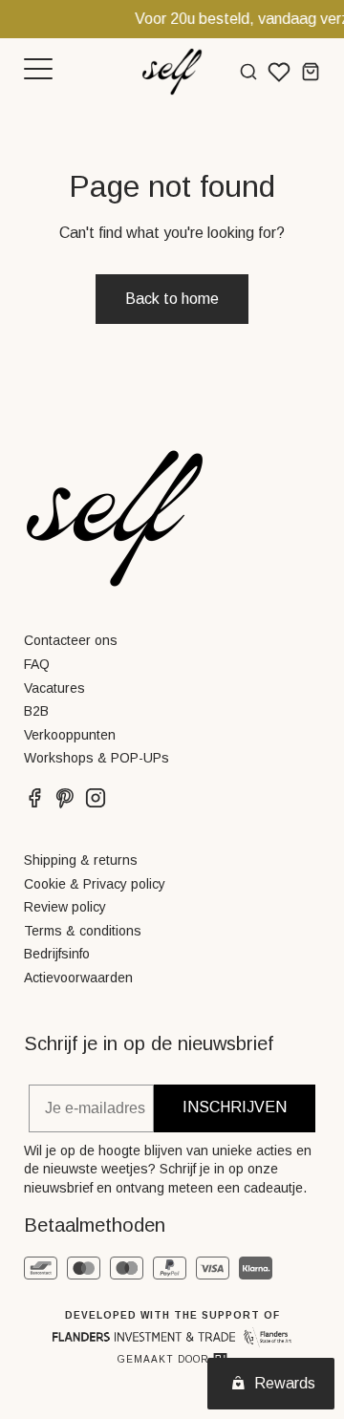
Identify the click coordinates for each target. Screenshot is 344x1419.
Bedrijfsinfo (57, 953)
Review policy (65, 906)
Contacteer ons (71, 640)
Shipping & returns (81, 860)
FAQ (37, 664)
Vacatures (54, 688)
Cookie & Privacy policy (94, 884)
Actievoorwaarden (78, 977)
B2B (36, 711)
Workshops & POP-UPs (96, 757)
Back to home (172, 298)
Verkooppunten (70, 734)
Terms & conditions (82, 930)
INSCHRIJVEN (235, 1107)
